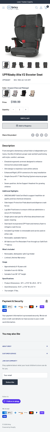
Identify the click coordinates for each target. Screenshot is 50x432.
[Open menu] (3, 8)
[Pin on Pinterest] (37, 135)
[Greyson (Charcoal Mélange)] (6, 93)
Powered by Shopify (8, 427)
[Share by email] (46, 135)
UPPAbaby (6, 80)
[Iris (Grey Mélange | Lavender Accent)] (14, 93)
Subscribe (10, 382)
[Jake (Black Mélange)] (23, 93)
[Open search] (36, 7)
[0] (45, 7)
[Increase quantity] (25, 109)
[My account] (41, 7)
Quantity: (5, 110)
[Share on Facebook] (32, 135)
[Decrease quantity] (13, 109)
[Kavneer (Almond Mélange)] (32, 93)
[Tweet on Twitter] (41, 135)
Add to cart (25, 118)
